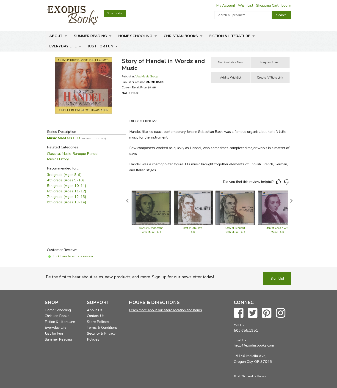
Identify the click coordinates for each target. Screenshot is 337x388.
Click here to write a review (73, 256)
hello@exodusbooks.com (254, 345)
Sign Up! (277, 278)
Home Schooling (135, 35)
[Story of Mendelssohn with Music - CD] (151, 207)
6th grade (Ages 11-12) (66, 191)
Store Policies (98, 321)
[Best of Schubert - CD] (193, 207)
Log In (286, 5)
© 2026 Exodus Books (250, 376)
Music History (58, 159)
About (55, 35)
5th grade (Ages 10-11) (66, 185)
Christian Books (181, 35)
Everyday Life (63, 46)
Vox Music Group (146, 76)
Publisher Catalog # (142, 82)
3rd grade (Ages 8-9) (64, 174)
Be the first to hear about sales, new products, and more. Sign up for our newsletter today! (130, 277)
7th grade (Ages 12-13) (66, 196)
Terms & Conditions (102, 327)
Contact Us (96, 315)
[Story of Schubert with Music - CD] (235, 207)
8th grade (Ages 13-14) (66, 202)
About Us (94, 310)
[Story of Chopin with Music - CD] (277, 207)
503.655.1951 (246, 330)
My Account (225, 5)
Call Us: (239, 325)
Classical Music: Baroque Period (72, 153)
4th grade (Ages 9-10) (65, 180)
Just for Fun (100, 46)
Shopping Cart (267, 5)
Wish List (245, 5)
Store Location (115, 13)
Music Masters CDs (76, 138)
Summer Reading (90, 35)
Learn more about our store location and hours (165, 310)
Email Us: (240, 340)
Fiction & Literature (229, 35)
